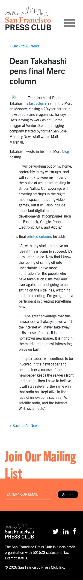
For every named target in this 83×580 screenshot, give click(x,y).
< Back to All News (24, 45)
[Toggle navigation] (75, 18)
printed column (39, 236)
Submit (68, 494)
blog (65, 151)
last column (38, 103)
